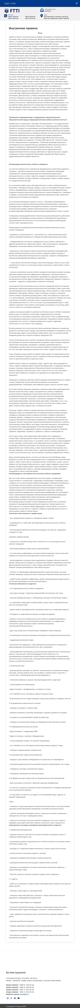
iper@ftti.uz (24, 994)
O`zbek (13, 3)
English (7, 3)
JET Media (17, 1006)
